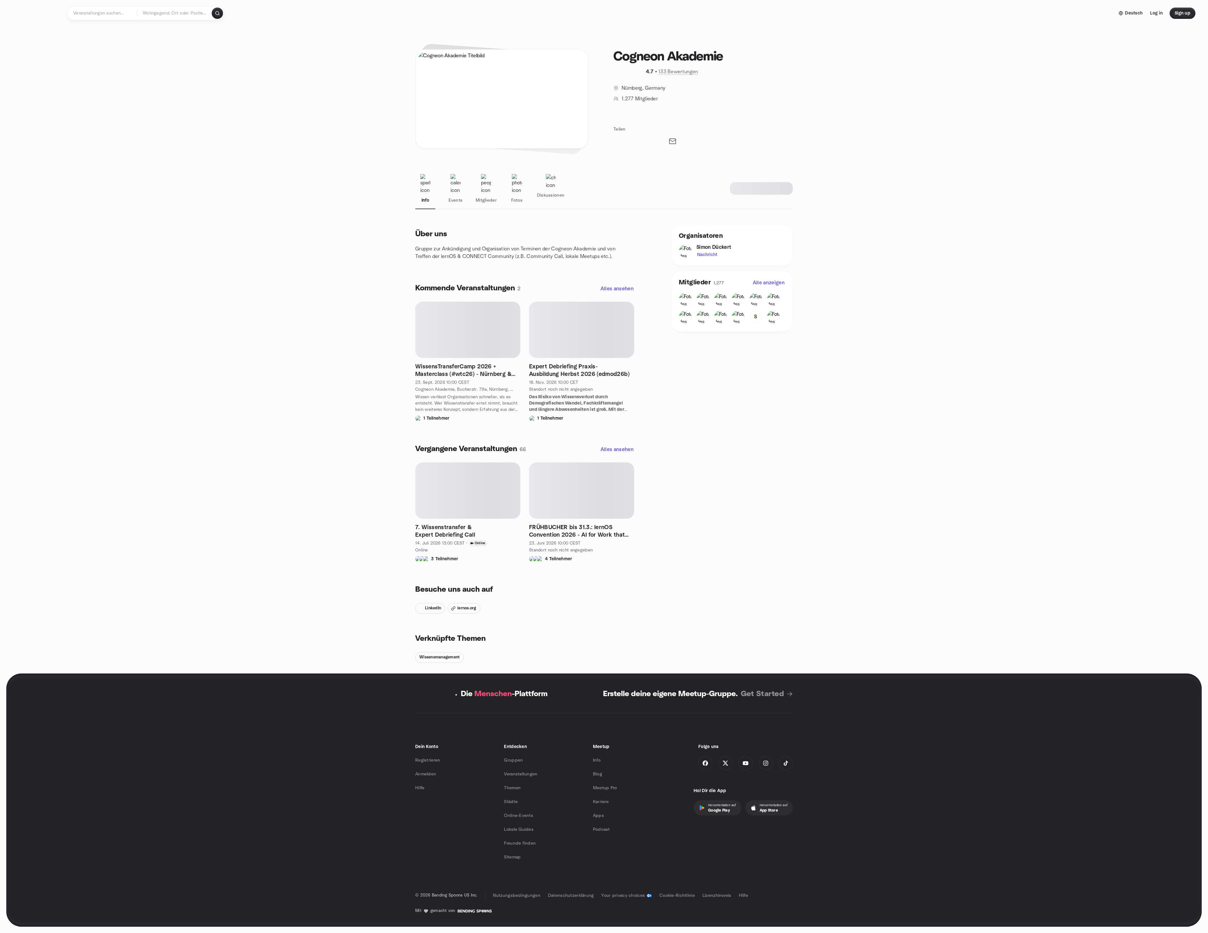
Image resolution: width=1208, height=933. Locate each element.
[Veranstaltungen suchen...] (217, 13)
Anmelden (425, 774)
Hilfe (419, 788)
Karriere (601, 802)
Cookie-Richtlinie (677, 895)
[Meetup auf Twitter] (725, 763)
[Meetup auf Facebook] (705, 763)
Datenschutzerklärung (571, 895)
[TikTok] (786, 763)
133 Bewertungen (678, 71)
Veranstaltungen (520, 774)
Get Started (762, 694)
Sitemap (512, 857)
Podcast (601, 829)
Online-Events (518, 815)
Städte (511, 802)
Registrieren (427, 760)
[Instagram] (766, 763)
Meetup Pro (605, 788)
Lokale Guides (519, 829)
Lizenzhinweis (716, 895)
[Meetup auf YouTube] (745, 763)
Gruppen (513, 760)
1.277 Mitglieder (640, 98)
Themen (512, 788)
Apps (598, 815)
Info (597, 760)
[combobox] (175, 13)
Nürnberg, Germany (643, 88)
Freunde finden (520, 843)
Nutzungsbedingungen (516, 895)
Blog (597, 774)
